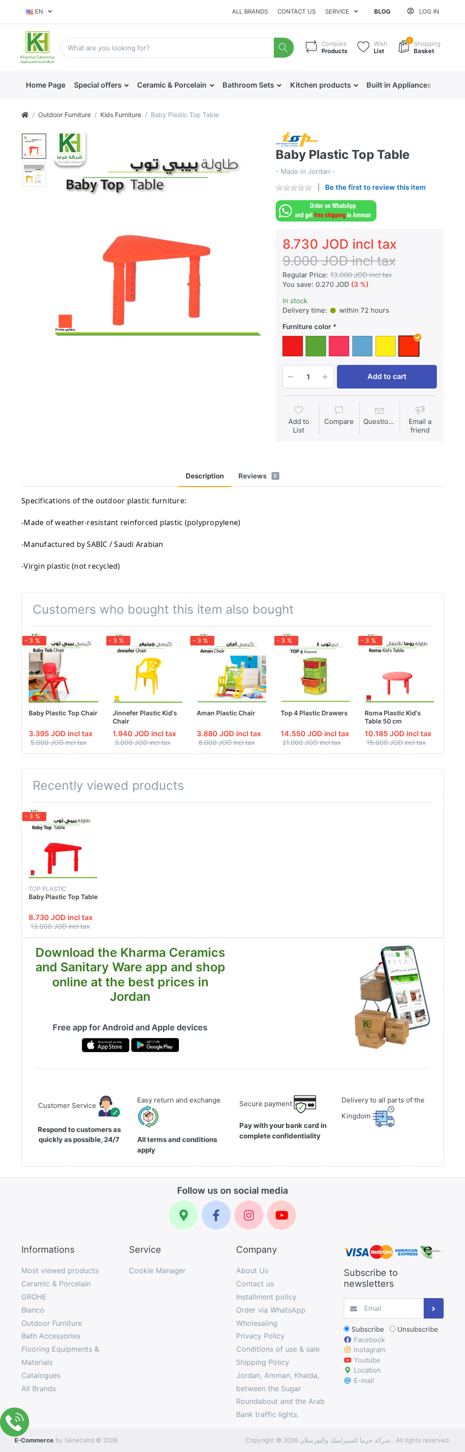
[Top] (25, 114)
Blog (382, 11)
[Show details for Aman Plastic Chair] (232, 668)
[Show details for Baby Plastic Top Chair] (64, 668)
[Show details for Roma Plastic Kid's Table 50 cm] (400, 668)
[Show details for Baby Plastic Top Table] (64, 844)
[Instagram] (248, 1215)
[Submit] (434, 1308)
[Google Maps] (183, 1215)
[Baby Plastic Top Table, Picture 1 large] (34, 146)
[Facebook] (216, 1215)
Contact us (296, 11)
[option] (158, 236)
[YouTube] (281, 1215)
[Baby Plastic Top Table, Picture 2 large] (34, 174)
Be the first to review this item (375, 187)
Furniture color (307, 326)
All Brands (250, 11)
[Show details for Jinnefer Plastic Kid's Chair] (148, 668)
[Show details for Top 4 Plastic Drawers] (316, 668)
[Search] (284, 48)
